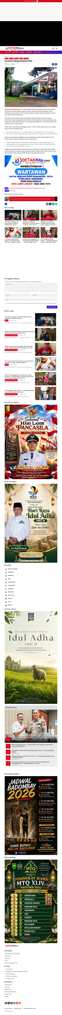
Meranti (10, 598)
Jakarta (7, 236)
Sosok (21, 58)
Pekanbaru (11, 572)
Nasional (11, 58)
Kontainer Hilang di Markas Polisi (18, 188)
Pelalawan (10, 575)
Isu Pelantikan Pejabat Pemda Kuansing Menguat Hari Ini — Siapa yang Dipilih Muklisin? (32, 751)
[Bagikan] (56, 64)
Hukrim (6, 58)
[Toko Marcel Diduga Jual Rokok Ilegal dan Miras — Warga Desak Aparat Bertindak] (13, 215)
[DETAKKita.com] (18, 48)
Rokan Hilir (11, 592)
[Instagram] (17, 1003)
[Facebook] (47, 204)
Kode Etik (7, 987)
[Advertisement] (31, 260)
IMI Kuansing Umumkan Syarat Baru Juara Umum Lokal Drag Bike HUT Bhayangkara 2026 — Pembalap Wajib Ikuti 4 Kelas (30, 762)
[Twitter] (50, 204)
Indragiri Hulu (11, 582)
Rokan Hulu (11, 595)
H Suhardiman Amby (11, 976)
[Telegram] (53, 204)
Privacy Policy (8, 994)
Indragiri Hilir (11, 585)
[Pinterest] (11, 1003)
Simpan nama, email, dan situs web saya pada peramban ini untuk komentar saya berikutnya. (31, 303)
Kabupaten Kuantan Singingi (30, 218)
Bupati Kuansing (10, 974)
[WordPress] (14, 1003)
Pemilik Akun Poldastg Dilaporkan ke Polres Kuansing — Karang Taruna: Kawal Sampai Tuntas (31, 223)
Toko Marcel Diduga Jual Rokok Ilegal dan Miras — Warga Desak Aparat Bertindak (12, 223)
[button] (53, 48)
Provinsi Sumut (10, 978)
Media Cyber (8, 989)
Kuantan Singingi (12, 569)
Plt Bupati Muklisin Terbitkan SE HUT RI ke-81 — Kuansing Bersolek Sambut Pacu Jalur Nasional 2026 (33, 757)
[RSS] (20, 1003)
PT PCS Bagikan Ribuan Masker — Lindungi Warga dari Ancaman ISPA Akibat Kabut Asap (49, 240)
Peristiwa (16, 58)
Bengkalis (10, 588)
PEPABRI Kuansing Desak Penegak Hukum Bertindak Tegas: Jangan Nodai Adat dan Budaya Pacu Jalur (48, 223)
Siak (9, 578)
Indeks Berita (8, 985)
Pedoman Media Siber (10, 992)
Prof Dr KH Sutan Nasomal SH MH (37, 188)
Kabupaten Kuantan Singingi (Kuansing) (16, 971)
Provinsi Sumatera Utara (11, 963)
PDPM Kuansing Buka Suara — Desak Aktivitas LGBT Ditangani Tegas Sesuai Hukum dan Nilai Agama (32, 745)
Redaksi (7, 996)
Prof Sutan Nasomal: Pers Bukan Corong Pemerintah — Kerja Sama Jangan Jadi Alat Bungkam (13, 240)
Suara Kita (26, 58)
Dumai (9, 601)
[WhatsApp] (56, 204)
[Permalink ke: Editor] (6, 64)
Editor (9, 63)
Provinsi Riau (8, 956)
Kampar (10, 605)
